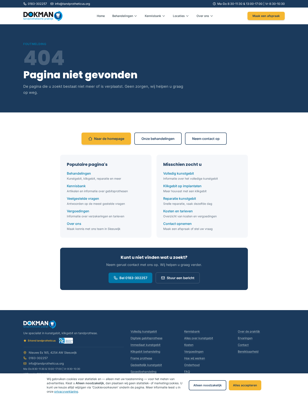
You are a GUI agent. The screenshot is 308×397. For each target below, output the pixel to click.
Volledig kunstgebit (178, 173)
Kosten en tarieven (178, 211)
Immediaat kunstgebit (145, 345)
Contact (243, 345)
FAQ (187, 371)
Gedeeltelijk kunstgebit (146, 365)
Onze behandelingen (158, 139)
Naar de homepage (109, 139)
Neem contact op (206, 139)
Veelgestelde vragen (83, 198)
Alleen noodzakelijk (207, 385)
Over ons (74, 224)
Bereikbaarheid (248, 351)
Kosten (188, 345)
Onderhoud (192, 365)
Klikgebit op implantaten (182, 186)
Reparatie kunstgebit (179, 198)
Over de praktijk (249, 331)
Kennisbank (76, 186)
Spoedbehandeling (144, 371)
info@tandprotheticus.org (72, 3)
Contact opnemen (177, 224)
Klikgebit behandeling (145, 351)
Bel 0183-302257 (133, 278)
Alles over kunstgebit (198, 338)
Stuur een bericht (180, 278)
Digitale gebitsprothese (146, 338)
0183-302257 (37, 3)
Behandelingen (79, 173)
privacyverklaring (66, 391)
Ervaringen (245, 338)
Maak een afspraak (266, 16)
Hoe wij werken (194, 358)
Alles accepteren (245, 385)
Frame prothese (141, 358)
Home (101, 16)
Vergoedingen (78, 211)
